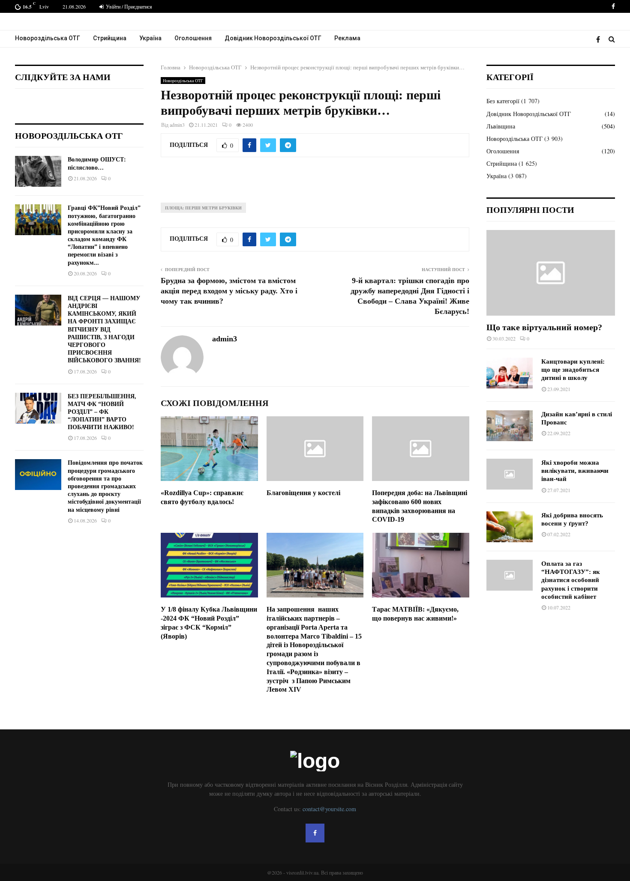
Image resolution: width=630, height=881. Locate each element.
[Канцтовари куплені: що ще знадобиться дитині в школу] (509, 373)
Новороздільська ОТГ (47, 38)
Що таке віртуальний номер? (544, 327)
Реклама (347, 38)
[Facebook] (600, 39)
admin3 (177, 124)
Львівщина (500, 126)
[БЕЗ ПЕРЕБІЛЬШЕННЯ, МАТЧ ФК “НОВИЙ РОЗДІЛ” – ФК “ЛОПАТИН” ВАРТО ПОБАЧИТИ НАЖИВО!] (38, 408)
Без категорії (502, 101)
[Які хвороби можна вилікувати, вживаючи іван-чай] (509, 474)
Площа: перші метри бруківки (203, 208)
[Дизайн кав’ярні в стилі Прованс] (509, 425)
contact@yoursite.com (329, 809)
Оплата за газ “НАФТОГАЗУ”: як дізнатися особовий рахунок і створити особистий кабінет (570, 580)
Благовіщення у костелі (303, 492)
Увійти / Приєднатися (128, 6)
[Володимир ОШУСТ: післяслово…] (38, 171)
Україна (150, 38)
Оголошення (193, 38)
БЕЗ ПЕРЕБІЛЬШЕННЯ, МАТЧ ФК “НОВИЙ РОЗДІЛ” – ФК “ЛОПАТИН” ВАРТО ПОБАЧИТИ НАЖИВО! (102, 412)
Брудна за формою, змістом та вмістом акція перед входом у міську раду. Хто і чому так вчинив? (229, 290)
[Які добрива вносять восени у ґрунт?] (509, 526)
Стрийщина (109, 38)
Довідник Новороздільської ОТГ (273, 38)
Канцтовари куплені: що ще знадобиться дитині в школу (573, 370)
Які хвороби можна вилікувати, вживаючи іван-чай (575, 471)
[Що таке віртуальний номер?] (550, 273)
